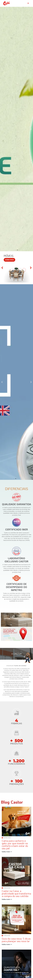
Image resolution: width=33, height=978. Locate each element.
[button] (28, 3)
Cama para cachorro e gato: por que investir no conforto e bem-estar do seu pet (15, 844)
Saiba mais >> (7, 852)
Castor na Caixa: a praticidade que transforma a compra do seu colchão (16, 893)
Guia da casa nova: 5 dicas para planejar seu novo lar (16, 940)
